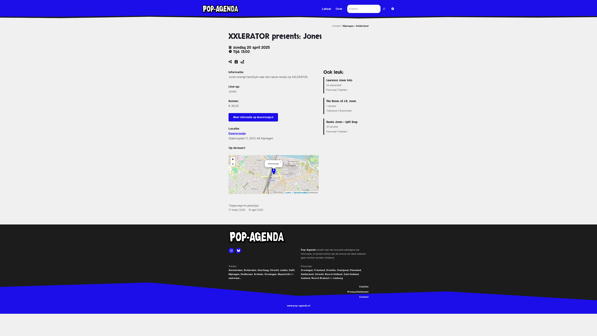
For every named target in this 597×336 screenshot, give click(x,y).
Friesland (319, 270)
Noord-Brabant (320, 278)
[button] (274, 171)
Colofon (363, 286)
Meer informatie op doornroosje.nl (253, 117)
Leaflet (288, 192)
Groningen (270, 274)
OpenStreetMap (301, 192)
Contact (363, 297)
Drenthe (331, 270)
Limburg (338, 278)
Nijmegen (348, 26)
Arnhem (258, 274)
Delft (291, 270)
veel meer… (235, 278)
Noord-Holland (333, 274)
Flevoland (355, 270)
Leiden (284, 270)
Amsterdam (236, 270)
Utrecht (274, 270)
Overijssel (343, 270)
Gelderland (362, 26)
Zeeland (305, 278)
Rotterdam (250, 270)
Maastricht (284, 274)
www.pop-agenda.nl (298, 305)
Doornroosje (237, 133)
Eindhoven (247, 274)
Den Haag (263, 270)
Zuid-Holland (351, 274)
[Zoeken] (384, 9)
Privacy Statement (357, 291)
